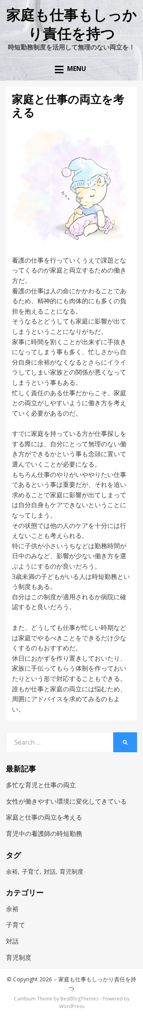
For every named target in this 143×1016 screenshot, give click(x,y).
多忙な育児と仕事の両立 (41, 785)
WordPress (71, 1006)
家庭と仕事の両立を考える (44, 817)
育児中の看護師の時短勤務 (44, 833)
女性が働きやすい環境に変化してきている (66, 801)
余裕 (12, 871)
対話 (50, 871)
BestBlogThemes (79, 998)
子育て (31, 871)
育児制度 (71, 871)
